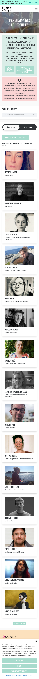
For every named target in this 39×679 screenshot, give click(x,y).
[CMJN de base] (7, 8)
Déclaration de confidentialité (24, 675)
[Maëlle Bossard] (19, 478)
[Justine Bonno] (19, 447)
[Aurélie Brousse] (19, 603)
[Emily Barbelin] (19, 227)
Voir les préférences (19, 671)
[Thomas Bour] (19, 541)
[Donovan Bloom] (19, 321)
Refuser (19, 666)
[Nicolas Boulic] (19, 510)
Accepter (19, 661)
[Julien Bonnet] (19, 416)
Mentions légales (10, 675)
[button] (36, 641)
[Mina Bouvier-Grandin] (19, 572)
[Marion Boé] (19, 352)
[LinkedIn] (35, 2)
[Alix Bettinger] (19, 259)
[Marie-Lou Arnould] (19, 195)
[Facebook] (29, 2)
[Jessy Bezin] (19, 290)
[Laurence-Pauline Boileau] (19, 384)
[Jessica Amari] (19, 164)
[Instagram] (32, 2)
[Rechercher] (34, 115)
